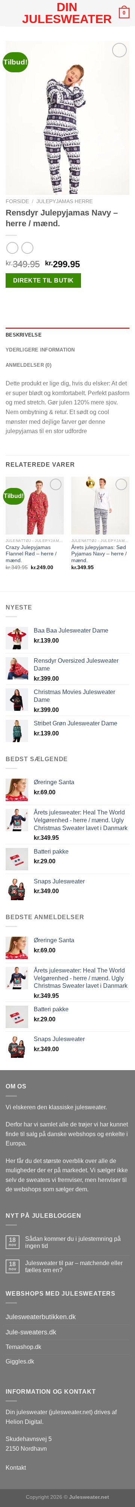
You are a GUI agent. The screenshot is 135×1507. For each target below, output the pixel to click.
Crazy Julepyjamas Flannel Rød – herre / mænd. (31, 554)
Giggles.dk (20, 1361)
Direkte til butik (43, 280)
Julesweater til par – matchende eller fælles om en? (74, 1266)
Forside (17, 201)
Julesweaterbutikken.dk (41, 1317)
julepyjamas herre (64, 201)
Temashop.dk (23, 1347)
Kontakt (16, 1468)
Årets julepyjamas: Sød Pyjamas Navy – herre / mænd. (99, 554)
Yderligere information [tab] (40, 350)
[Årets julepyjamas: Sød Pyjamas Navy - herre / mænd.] (100, 506)
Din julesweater (67, 13)
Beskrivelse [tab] (24, 335)
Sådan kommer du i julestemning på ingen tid (73, 1242)
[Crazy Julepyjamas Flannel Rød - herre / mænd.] (35, 506)
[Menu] (10, 13)
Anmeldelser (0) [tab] (28, 365)
